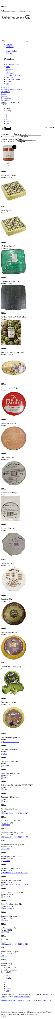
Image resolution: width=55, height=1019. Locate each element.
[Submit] (27, 41)
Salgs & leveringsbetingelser (11, 1000)
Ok (3, 1017)
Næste (8, 121)
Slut (7, 123)
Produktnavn (5, 92)
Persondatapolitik (44, 1000)
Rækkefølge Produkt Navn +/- (12, 90)
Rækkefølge (5, 100)
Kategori (4, 96)
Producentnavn (6, 98)
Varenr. (3, 94)
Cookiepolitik (30, 1000)
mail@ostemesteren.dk (22, 997)
